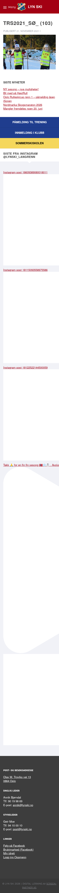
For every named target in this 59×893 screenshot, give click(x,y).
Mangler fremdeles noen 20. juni (22, 108)
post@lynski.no (22, 829)
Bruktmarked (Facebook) (18, 849)
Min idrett (9, 853)
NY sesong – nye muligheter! (21, 89)
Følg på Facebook (14, 845)
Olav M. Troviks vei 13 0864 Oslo (17, 779)
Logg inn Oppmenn (14, 857)
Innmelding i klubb (29, 133)
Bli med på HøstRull (15, 93)
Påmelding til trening (29, 122)
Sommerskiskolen (30, 143)
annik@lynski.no (23, 805)
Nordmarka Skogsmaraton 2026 (22, 105)
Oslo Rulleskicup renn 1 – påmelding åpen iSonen (29, 99)
